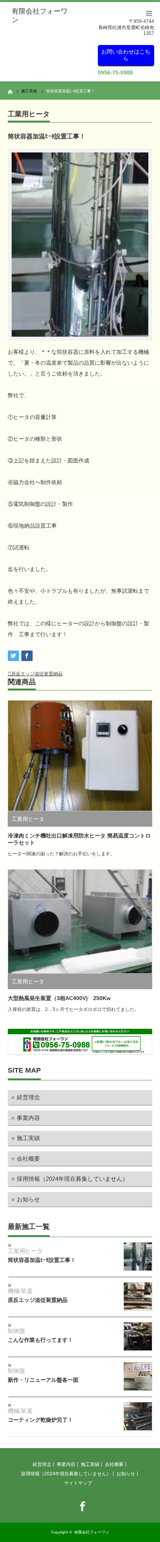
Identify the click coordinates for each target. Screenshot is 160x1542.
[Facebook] (80, 1505)
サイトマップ (78, 1483)
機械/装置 (20, 1291)
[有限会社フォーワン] (41, 15)
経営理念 (28, 1097)
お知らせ (28, 1199)
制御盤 (16, 1330)
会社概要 (28, 1158)
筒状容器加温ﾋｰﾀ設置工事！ (42, 1260)
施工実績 (28, 1138)
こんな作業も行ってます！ (40, 1340)
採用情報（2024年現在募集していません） (72, 1178)
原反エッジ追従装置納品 (37, 674)
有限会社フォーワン (91, 1532)
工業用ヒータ (29, 114)
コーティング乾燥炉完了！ (40, 1420)
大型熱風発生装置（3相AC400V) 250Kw (59, 998)
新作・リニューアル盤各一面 (43, 1380)
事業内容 (28, 1118)
